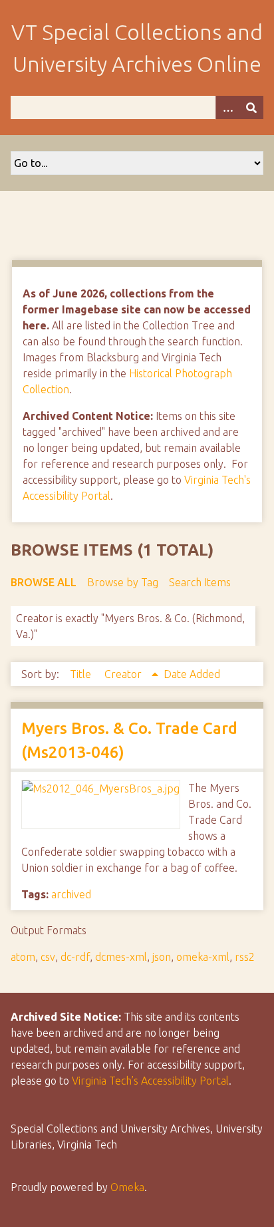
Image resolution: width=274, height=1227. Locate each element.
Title (82, 674)
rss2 (245, 957)
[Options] (227, 107)
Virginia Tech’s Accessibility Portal (150, 1081)
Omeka (127, 1187)
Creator (124, 674)
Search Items (200, 582)
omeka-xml (202, 957)
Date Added (192, 674)
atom (23, 957)
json (161, 957)
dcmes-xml (121, 957)
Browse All (43, 582)
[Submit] (251, 107)
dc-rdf (75, 957)
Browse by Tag (122, 582)
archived (71, 894)
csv (48, 957)
